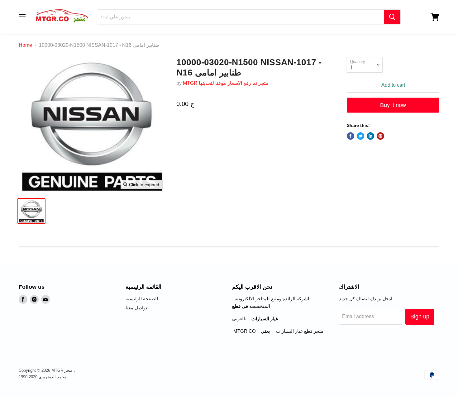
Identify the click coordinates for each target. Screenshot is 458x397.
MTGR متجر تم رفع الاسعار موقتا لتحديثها (226, 83)
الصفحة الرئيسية (142, 298)
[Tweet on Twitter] (360, 136)
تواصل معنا (136, 307)
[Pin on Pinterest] (380, 136)
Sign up (419, 316)
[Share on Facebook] (350, 136)
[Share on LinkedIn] (370, 136)
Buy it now (393, 105)
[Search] (392, 17)
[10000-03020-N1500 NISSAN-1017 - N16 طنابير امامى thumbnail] (31, 211)
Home (25, 45)
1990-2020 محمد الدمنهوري (42, 377)
